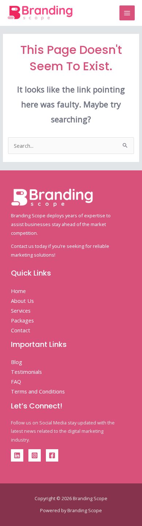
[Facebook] (52, 455)
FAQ (16, 381)
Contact (20, 330)
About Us (22, 300)
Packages (22, 320)
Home (18, 290)
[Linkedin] (17, 455)
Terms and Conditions (38, 391)
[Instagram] (34, 455)
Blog (16, 361)
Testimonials (26, 371)
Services (21, 310)
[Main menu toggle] (127, 13)
